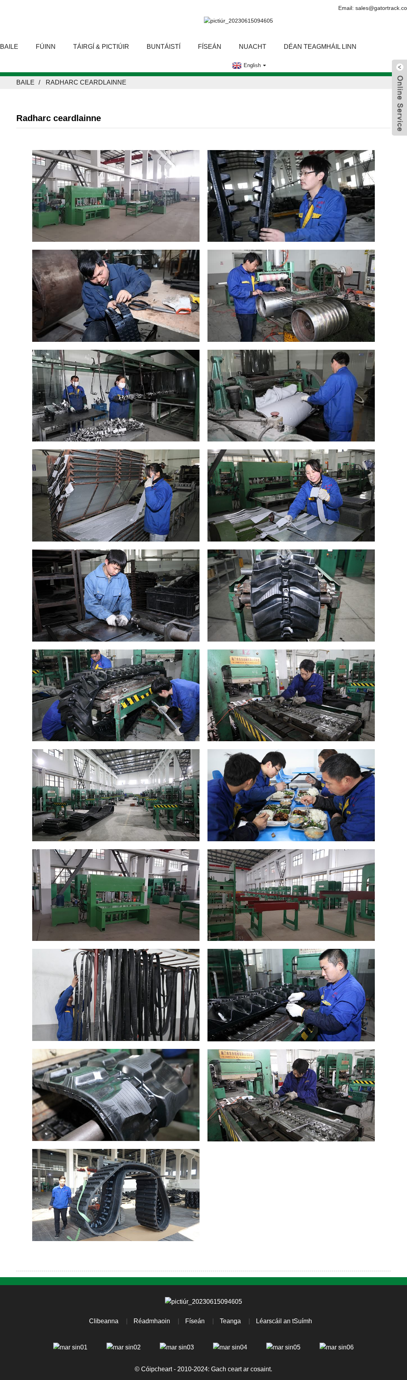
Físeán (209, 46)
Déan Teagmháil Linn (320, 46)
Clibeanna (103, 1321)
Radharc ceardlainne (86, 82)
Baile (25, 82)
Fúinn (46, 46)
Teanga (230, 1321)
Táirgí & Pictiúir (101, 46)
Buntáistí (163, 46)
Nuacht (252, 46)
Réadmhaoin (152, 1321)
